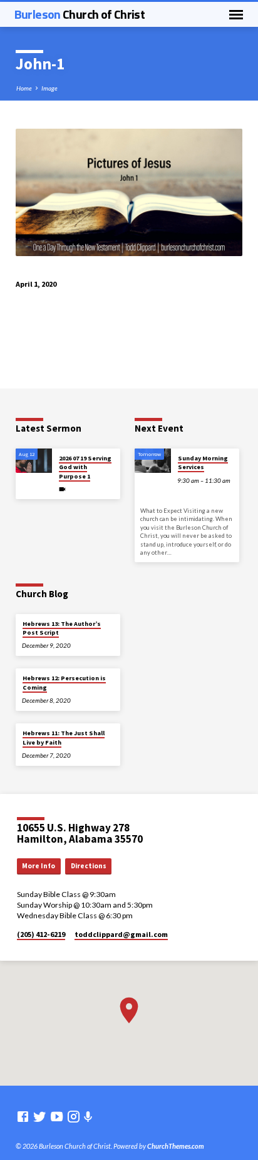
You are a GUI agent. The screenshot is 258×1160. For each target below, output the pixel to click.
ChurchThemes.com (175, 1146)
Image (49, 88)
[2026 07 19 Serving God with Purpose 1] (34, 461)
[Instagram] (73, 1116)
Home (24, 88)
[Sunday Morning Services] (153, 461)
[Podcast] (88, 1116)
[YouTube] (56, 1116)
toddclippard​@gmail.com (121, 934)
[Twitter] (40, 1116)
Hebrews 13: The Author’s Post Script (62, 628)
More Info (38, 865)
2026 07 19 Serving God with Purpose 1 (85, 467)
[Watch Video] (62, 489)
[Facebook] (23, 1116)
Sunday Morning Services (203, 462)
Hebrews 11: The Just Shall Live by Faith (64, 737)
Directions (88, 865)
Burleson (79, 14)
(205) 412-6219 (41, 934)
